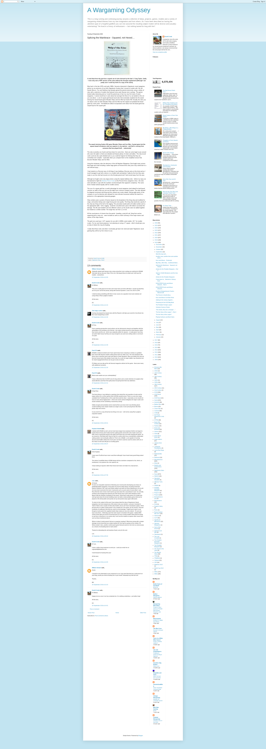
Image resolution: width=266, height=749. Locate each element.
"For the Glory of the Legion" (164, 314)
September (159, 252)
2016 (156, 342)
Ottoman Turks (158, 482)
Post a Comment (94, 609)
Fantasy (156, 426)
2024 (156, 228)
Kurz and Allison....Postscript (164, 260)
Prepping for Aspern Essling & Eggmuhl (157, 654)
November (159, 247)
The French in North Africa (163, 295)
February (158, 334)
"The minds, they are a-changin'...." (165, 309)
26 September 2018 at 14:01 (100, 605)
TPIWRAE (157, 558)
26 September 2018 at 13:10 (100, 584)
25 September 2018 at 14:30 (100, 317)
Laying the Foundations (157, 447)
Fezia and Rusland (157, 428)
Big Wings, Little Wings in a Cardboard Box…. (170, 128)
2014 (156, 347)
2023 (156, 230)
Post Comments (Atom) (101, 615)
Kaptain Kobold (96, 428)
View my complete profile (160, 52)
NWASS (156, 476)
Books (154, 710)
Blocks (156, 406)
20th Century (158, 388)
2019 (156, 240)
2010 (156, 357)
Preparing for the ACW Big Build (165, 302)
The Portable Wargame (158, 546)
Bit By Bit (155, 587)
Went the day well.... (161, 254)
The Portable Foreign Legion (164, 305)
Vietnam (156, 560)
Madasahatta (158, 454)
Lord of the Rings (159, 450)
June (157, 325)
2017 (156, 340)
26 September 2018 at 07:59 (100, 475)
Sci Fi (155, 518)
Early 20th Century (157, 422)
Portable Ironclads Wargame (157, 489)
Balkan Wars (157, 404)
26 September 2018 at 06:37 (100, 444)
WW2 (155, 574)
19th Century (158, 384)
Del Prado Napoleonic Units (159, 415)
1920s (156, 380)
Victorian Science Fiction (163, 307)
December (159, 244)
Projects (156, 495)
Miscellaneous (158, 459)
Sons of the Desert (157, 527)
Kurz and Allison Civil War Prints (165, 297)
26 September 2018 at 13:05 (100, 562)
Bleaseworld (157, 618)
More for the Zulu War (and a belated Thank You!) (170, 192)
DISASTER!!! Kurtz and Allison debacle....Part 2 (164, 284)
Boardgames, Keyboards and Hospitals (170, 165)
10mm (156, 371)
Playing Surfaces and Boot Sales (165, 317)
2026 (156, 223)
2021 (156, 235)
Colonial (156, 411)
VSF (155, 562)
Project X (156, 493)
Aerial (156, 400)
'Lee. (93, 480)
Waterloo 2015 (158, 564)
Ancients (156, 402)
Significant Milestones (157, 520)
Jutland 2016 (158, 443)
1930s (156, 382)
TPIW (155, 556)
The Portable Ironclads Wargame (158, 541)
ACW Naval (157, 394)
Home (117, 612)
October (158, 249)
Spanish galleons (157, 597)
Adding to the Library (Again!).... (165, 300)
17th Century (158, 373)
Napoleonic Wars (96, 260)
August (158, 320)
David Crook (95, 283)
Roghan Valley (158, 506)
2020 (156, 237)
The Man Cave (157, 628)
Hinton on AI (156, 666)
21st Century (157, 390)
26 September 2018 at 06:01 (100, 423)
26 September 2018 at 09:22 (100, 536)
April (157, 330)
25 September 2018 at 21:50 (100, 367)
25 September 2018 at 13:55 (100, 277)
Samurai (156, 515)
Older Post (143, 612)
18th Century (158, 376)
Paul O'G (94, 350)
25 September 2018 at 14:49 (100, 345)
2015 (156, 345)
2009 (156, 359)
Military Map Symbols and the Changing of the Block (170, 103)
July (157, 322)
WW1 (155, 572)
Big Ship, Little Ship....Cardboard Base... (167, 262)
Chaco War (157, 408)
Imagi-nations (158, 439)
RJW (155, 504)
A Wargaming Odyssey (118, 10)
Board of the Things (168, 153)
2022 (156, 232)
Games (156, 431)
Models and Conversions (157, 466)
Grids (155, 433)
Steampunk (157, 534)
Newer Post (91, 612)
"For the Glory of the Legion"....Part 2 (166, 312)
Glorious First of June (108, 181)
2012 (156, 352)
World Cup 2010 (159, 568)
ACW (155, 392)
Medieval (156, 457)
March (158, 332)
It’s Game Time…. (168, 205)
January (158, 337)
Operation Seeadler (157, 479)
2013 (156, 350)
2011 (156, 354)
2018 (156, 242)
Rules (156, 510)
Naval (102, 260)
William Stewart (96, 269)
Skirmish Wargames (157, 524)
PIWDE (156, 485)
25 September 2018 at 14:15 (100, 305)
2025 (156, 225)
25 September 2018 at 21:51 (100, 383)
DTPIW (156, 420)
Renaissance (158, 500)
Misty (155, 463)
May (157, 327)
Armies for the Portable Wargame (165, 277)
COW (155, 413)
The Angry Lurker (97, 310)
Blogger (140, 735)
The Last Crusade (156, 537)
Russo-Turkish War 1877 (158, 512)
